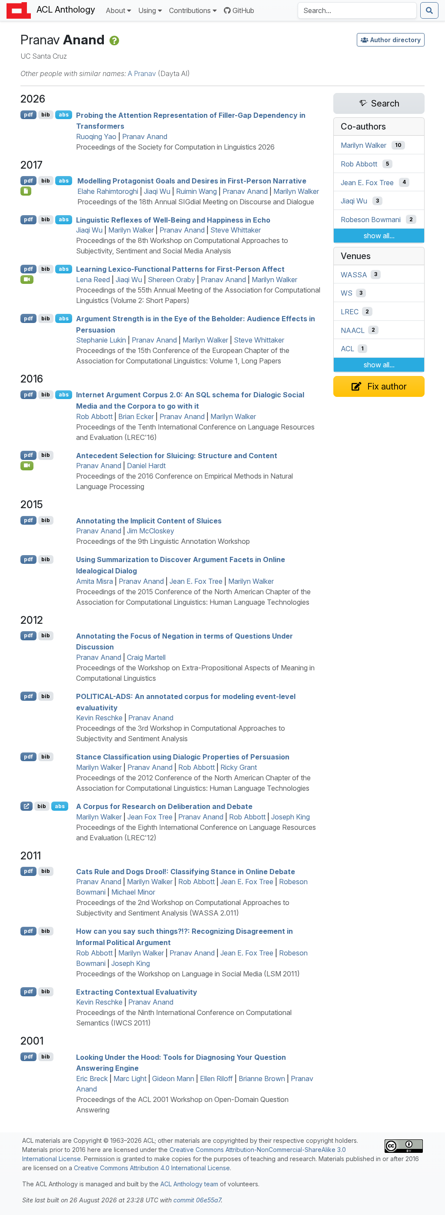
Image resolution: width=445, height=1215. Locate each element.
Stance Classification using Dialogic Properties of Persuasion (182, 756)
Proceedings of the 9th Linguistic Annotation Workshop (163, 541)
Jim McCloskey (150, 530)
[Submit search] (429, 10)
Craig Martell (146, 657)
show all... (379, 235)
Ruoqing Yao (96, 136)
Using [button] (147, 10)
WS (346, 293)
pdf (28, 114)
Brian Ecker (136, 416)
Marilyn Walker (296, 191)
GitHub (243, 10)
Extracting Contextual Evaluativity (136, 991)
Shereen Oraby (171, 279)
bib (45, 114)
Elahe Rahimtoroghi (107, 191)
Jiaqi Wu (157, 191)
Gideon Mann (173, 1078)
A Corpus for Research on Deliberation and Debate (164, 806)
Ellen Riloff (216, 1078)
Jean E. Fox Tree (195, 581)
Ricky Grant (238, 767)
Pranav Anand (144, 136)
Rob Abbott (94, 416)
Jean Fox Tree (150, 816)
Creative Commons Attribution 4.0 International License (152, 1168)
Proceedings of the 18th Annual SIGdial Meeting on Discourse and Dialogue (195, 201)
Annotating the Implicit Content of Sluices (149, 520)
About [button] (115, 10)
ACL (347, 348)
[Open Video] (26, 279)
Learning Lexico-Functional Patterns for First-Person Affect (180, 269)
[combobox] (357, 10)
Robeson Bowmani (371, 219)
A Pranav (142, 73)
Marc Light (129, 1078)
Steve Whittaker (235, 230)
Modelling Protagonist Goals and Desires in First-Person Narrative (191, 180)
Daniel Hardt (146, 465)
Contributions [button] (190, 10)
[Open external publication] (26, 806)
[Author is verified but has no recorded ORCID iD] (114, 39)
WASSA (354, 274)
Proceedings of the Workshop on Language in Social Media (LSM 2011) (188, 973)
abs (64, 114)
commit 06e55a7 (197, 1200)
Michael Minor (133, 892)
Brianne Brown (262, 1078)
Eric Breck (92, 1078)
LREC (350, 311)
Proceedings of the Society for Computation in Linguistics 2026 (175, 147)
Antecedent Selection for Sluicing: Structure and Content (176, 455)
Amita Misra (94, 581)
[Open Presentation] (25, 190)
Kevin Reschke (99, 717)
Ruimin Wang (196, 191)
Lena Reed (93, 279)
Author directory (395, 39)
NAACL (353, 330)
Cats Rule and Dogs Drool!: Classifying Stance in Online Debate (185, 871)
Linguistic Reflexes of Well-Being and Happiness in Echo (173, 219)
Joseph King (290, 816)
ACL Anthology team (189, 1184)
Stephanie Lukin (101, 340)
